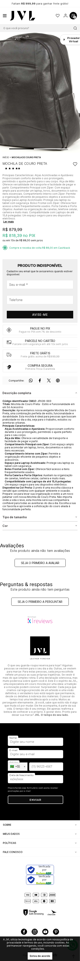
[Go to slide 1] (21, 148)
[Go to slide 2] (40, 148)
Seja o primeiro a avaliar (40, 563)
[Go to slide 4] (64, 148)
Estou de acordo (40, 955)
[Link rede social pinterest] (56, 932)
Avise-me (40, 314)
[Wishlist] (58, 16)
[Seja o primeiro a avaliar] (13, 168)
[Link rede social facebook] (24, 932)
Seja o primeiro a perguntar (40, 601)
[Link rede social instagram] (35, 932)
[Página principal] (22, 15)
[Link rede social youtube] (45, 932)
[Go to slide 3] (52, 148)
